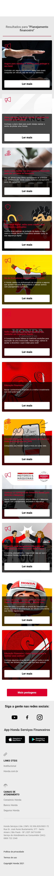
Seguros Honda (11, 810)
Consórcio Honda (12, 800)
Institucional (10, 766)
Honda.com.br (11, 771)
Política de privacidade (14, 852)
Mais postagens (27, 692)
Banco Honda (11, 805)
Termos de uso (10, 857)
